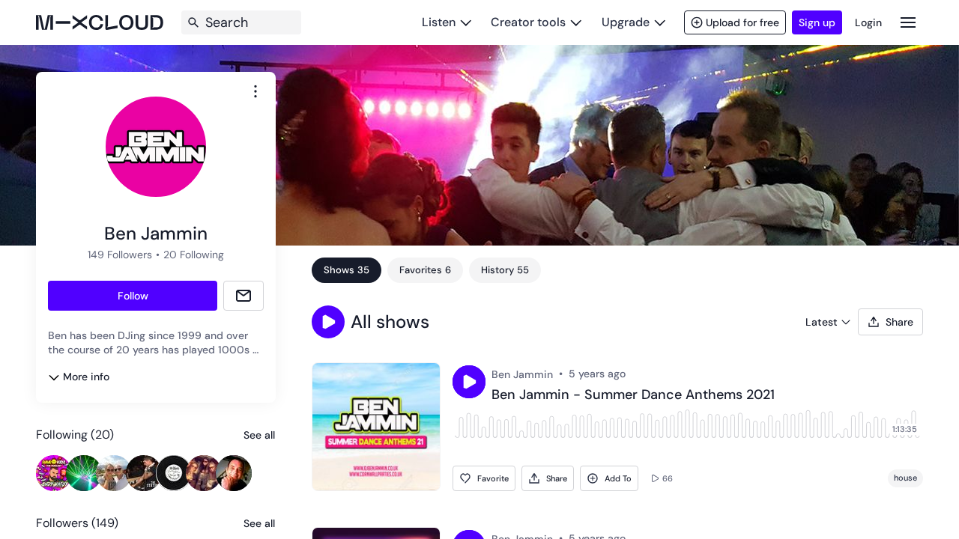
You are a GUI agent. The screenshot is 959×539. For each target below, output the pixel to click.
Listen (439, 22)
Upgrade (626, 22)
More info (86, 376)
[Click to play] (469, 381)
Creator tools (528, 22)
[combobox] (255, 91)
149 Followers (120, 254)
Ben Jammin (522, 374)
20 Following (193, 254)
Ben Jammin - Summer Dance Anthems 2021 (633, 395)
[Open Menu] (908, 22)
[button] (328, 321)
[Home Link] (99, 22)
